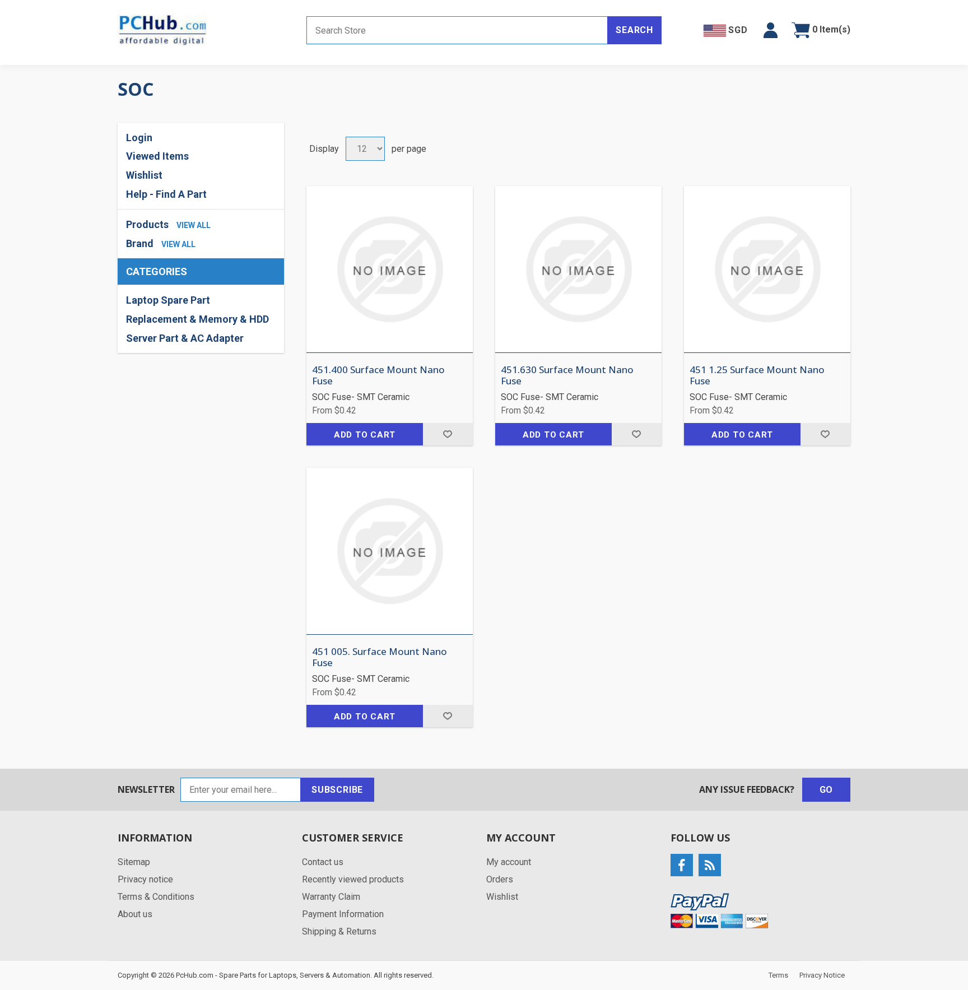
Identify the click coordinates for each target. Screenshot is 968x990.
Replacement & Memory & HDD (197, 319)
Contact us (322, 862)
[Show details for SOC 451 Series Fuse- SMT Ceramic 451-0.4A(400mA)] (389, 269)
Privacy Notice (822, 975)
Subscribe (337, 789)
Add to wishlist (448, 434)
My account (508, 862)
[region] (201, 319)
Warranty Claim (331, 896)
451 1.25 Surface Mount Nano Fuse (757, 375)
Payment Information (343, 914)
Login (139, 137)
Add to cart (364, 435)
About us (135, 914)
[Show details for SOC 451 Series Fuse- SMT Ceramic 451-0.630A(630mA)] (578, 269)
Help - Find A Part (166, 194)
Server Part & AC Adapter (185, 338)
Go (827, 789)
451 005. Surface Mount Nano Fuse (379, 657)
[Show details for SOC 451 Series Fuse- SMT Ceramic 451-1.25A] (767, 269)
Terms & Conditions (156, 896)
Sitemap (134, 862)
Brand (139, 243)
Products (147, 224)
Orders (499, 879)
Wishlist (502, 896)
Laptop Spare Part (168, 300)
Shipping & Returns (339, 931)
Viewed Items (157, 156)
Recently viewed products (353, 879)
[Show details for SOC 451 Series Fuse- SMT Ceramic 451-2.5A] (389, 551)
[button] (771, 30)
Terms (778, 975)
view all (193, 225)
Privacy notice (145, 879)
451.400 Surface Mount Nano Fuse (378, 375)
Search (634, 30)
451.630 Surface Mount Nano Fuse (567, 375)
